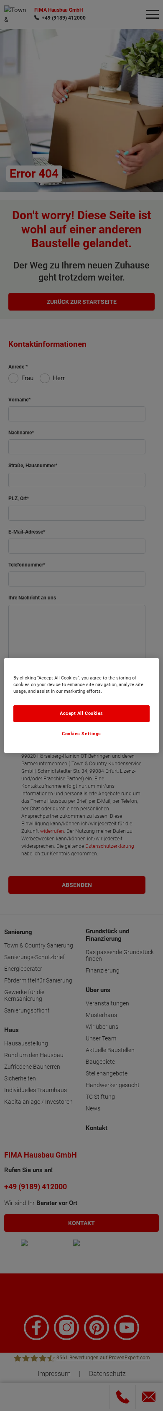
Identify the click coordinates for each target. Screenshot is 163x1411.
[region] (81, 705)
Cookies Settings (81, 734)
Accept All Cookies (81, 713)
